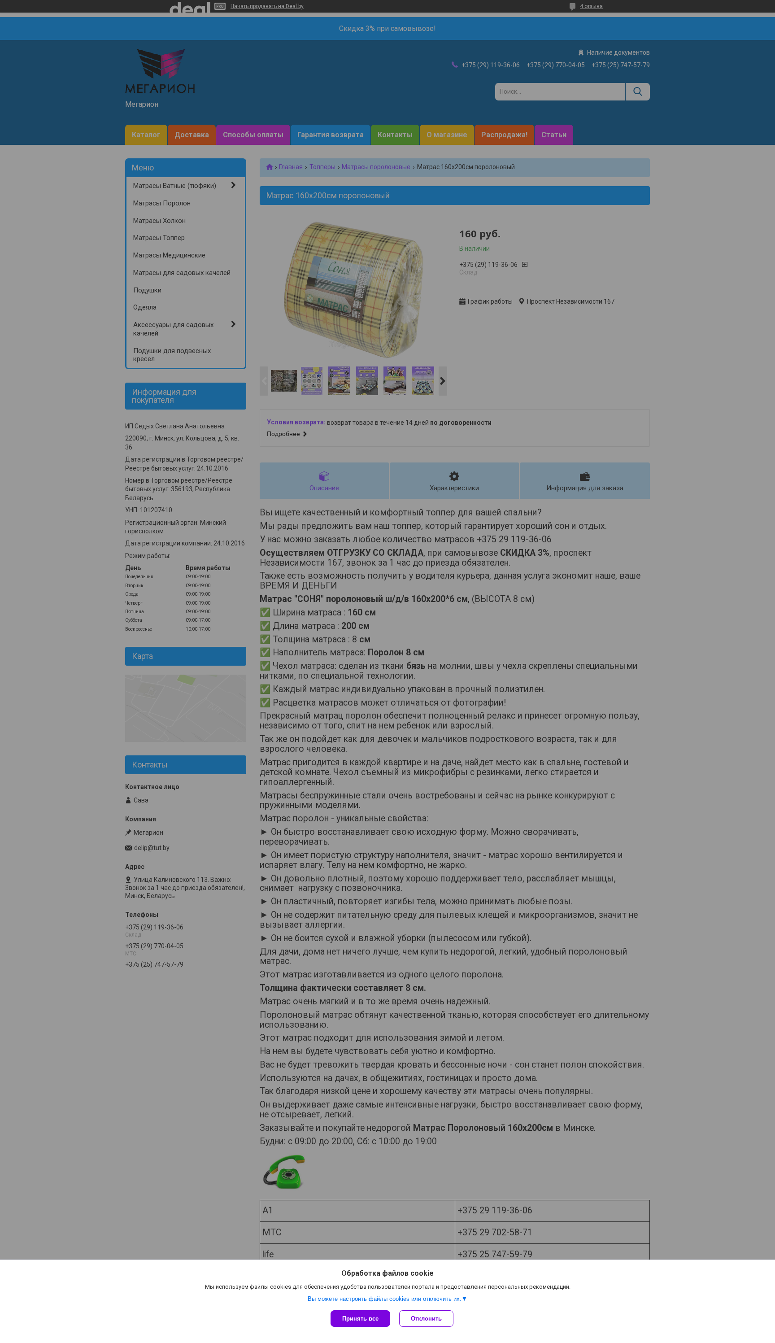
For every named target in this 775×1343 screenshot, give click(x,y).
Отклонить (426, 1318)
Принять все (360, 1318)
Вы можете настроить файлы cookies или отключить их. (385, 1298)
